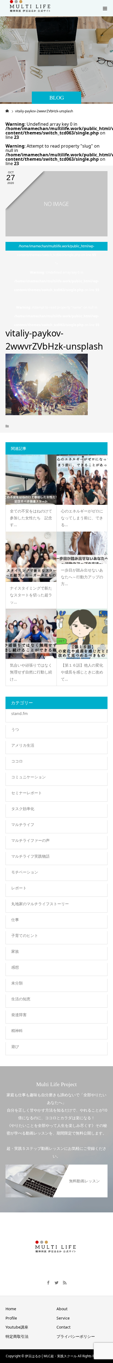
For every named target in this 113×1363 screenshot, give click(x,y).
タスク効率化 (22, 808)
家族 (15, 951)
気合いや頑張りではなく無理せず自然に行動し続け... (31, 672)
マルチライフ (22, 824)
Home (10, 1308)
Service (63, 1318)
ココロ (17, 761)
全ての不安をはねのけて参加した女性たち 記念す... (31, 517)
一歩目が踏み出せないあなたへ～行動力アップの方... (82, 576)
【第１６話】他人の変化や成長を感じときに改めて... (82, 672)
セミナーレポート (26, 792)
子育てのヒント (24, 935)
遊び (15, 1046)
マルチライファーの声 (30, 840)
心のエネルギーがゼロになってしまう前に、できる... (82, 517)
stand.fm (19, 713)
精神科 (17, 1030)
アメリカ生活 (22, 745)
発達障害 (19, 1014)
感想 (15, 967)
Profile (11, 1318)
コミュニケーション (28, 776)
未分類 (17, 983)
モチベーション (24, 872)
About (61, 1308)
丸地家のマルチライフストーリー (40, 903)
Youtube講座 (16, 1327)
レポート (19, 887)
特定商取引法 (17, 1336)
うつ (15, 729)
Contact (63, 1327)
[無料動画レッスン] (56, 1166)
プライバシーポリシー (75, 1336)
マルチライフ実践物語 (30, 856)
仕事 (15, 919)
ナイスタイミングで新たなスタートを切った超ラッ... (31, 594)
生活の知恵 (20, 998)
